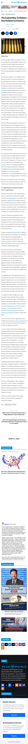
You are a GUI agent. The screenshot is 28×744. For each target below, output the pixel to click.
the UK (14, 99)
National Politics (10, 14)
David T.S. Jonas (10, 24)
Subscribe (14, 715)
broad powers (16, 232)
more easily (11, 171)
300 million (10, 198)
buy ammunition (13, 310)
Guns (3, 14)
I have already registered (14, 741)
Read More (18, 680)
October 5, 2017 (9, 26)
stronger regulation (19, 321)
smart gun (10, 169)
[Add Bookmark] (25, 33)
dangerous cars (12, 306)
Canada (10, 99)
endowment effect (6, 241)
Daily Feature (8, 404)
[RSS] (2, 647)
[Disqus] (14, 498)
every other (4, 90)
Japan (20, 99)
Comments (13, 29)
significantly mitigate (7, 312)
